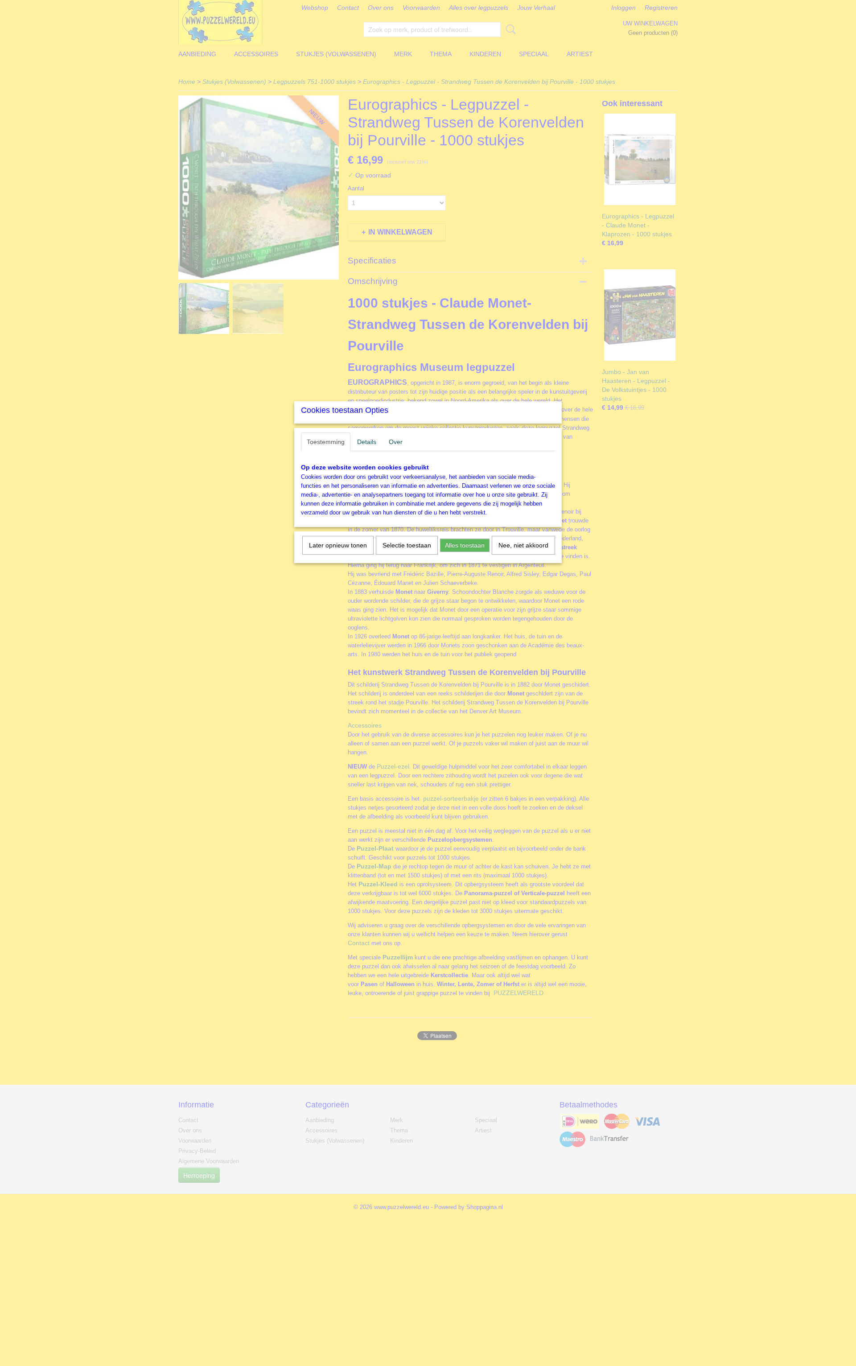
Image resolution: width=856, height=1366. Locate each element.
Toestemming (326, 441)
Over (396, 441)
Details (366, 441)
